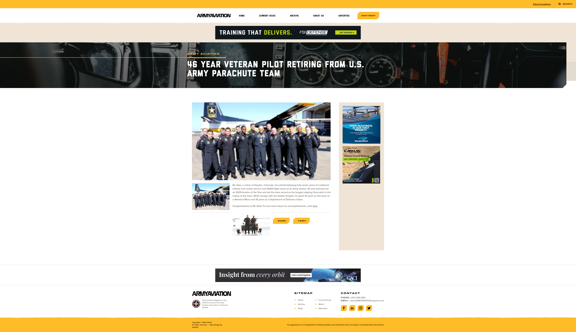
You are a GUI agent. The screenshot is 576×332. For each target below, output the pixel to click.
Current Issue (267, 16)
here (315, 206)
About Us (318, 16)
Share (282, 221)
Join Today (368, 16)
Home (242, 16)
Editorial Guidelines (542, 4)
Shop (300, 308)
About (321, 304)
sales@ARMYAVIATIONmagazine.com (367, 300)
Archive (294, 16)
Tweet (302, 221)
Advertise (344, 16)
